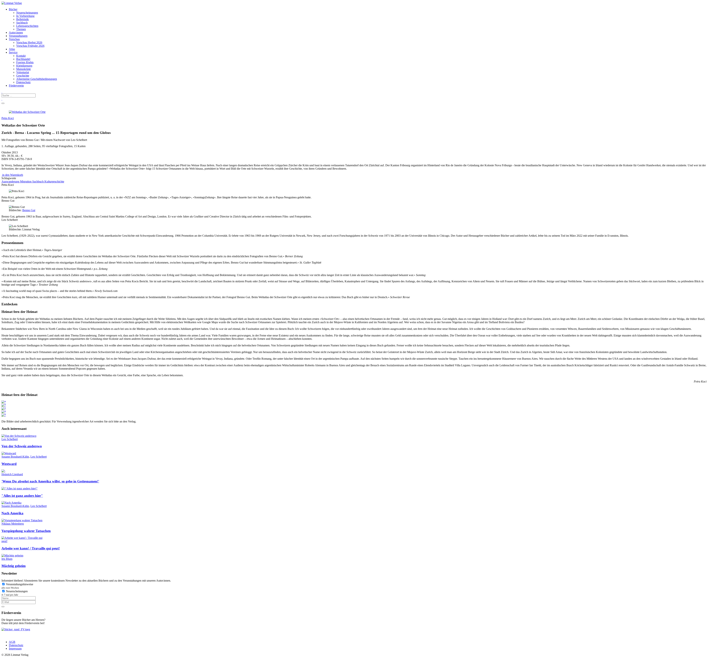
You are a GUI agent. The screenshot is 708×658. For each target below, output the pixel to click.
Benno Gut (28, 210)
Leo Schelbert (9, 439)
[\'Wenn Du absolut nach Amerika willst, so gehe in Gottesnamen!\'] (3, 471)
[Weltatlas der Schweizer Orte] (27, 111)
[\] (19, 488)
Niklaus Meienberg (12, 523)
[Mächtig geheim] (12, 555)
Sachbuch (38, 181)
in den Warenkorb (12, 174)
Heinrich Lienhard (12, 474)
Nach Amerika (12, 513)
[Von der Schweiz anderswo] (18, 435)
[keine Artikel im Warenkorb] (1, 99)
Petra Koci (7, 118)
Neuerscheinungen (14, 593)
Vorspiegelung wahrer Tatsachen (26, 531)
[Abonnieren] (2, 606)
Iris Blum (6, 558)
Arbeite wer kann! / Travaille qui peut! (30, 548)
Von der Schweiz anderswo (21, 446)
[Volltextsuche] (1, 91)
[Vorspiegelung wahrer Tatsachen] (21, 520)
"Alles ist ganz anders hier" (22, 496)
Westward (9, 464)
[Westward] (8, 453)
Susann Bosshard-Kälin (15, 456)
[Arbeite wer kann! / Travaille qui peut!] (24, 541)
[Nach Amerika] (11, 502)
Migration (26, 181)
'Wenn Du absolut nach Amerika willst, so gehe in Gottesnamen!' (50, 481)
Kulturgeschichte (54, 181)
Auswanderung (10, 181)
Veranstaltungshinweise (17, 586)
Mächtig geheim (13, 566)
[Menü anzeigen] (2, 103)
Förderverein (16, 85)
